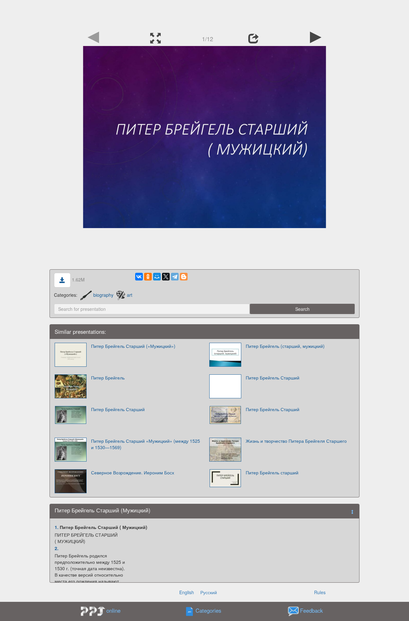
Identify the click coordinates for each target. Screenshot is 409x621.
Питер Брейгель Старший (272, 377)
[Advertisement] (204, 14)
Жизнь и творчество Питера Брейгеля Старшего (296, 441)
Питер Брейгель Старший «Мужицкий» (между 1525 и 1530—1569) (145, 444)
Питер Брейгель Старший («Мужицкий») (133, 346)
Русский (208, 592)
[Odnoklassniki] (148, 276)
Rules (320, 592)
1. (56, 527)
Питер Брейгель (108, 377)
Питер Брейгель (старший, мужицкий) (285, 346)
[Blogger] (184, 276)
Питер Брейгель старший (272, 472)
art (129, 295)
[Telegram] (175, 276)
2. (56, 548)
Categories (208, 611)
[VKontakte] (139, 276)
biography (103, 295)
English (186, 592)
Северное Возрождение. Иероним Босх (132, 472)
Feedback (311, 611)
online (113, 610)
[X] (166, 276)
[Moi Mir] (157, 276)
